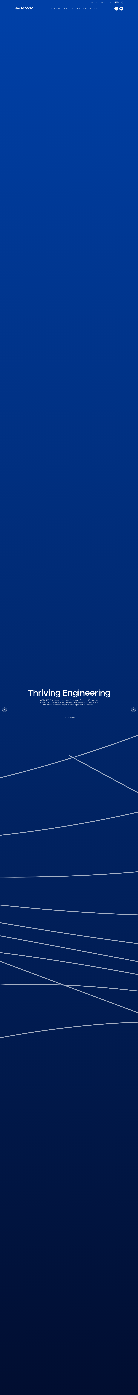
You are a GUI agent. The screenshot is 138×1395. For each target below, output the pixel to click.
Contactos (104, 2)
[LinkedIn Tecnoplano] (121, 9)
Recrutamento (92, 2)
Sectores (76, 8)
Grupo (65, 8)
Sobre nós (55, 8)
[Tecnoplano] (24, 8)
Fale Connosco (69, 718)
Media (96, 8)
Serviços (87, 8)
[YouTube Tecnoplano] (116, 9)
